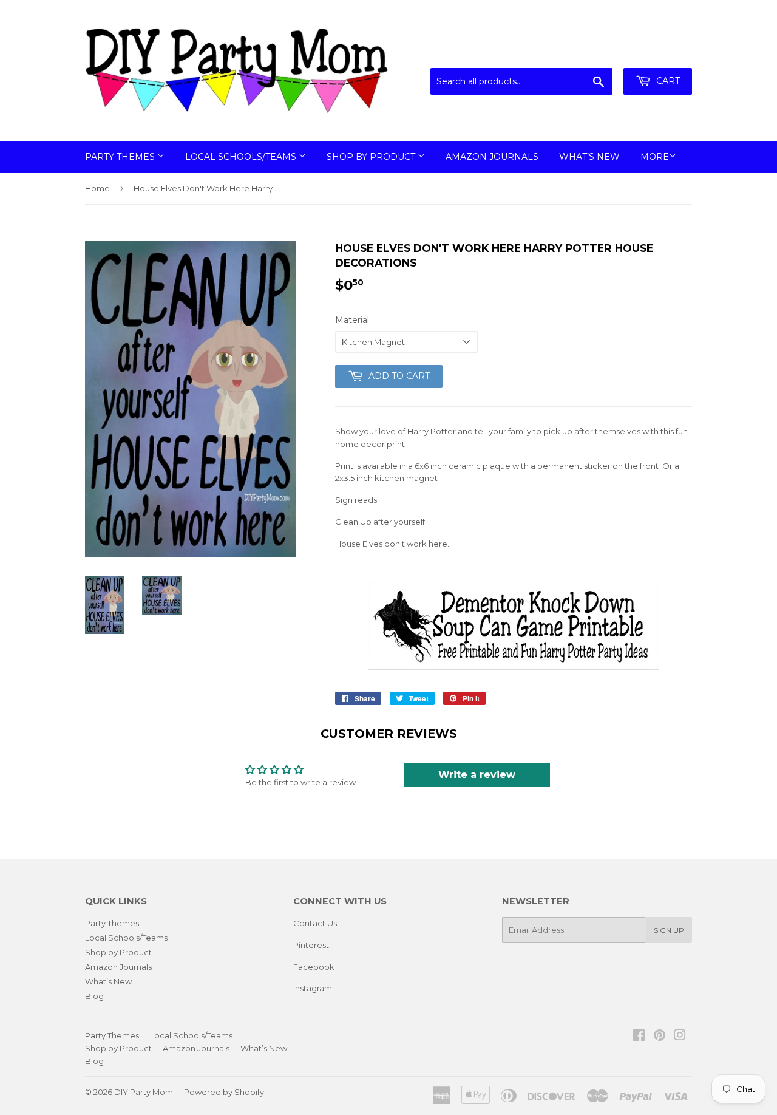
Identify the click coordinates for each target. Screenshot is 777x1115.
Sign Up (669, 930)
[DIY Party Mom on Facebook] (639, 1037)
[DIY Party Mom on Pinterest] (659, 1037)
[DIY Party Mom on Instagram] (680, 1037)
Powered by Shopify (224, 1092)
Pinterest (311, 945)
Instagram (312, 988)
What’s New (589, 156)
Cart (667, 80)
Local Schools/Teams (242, 156)
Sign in (592, 53)
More (654, 156)
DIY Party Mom (143, 1092)
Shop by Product (372, 156)
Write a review (476, 774)
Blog (94, 996)
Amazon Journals (492, 156)
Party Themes (121, 156)
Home (97, 188)
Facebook (313, 967)
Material (352, 320)
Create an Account (657, 53)
